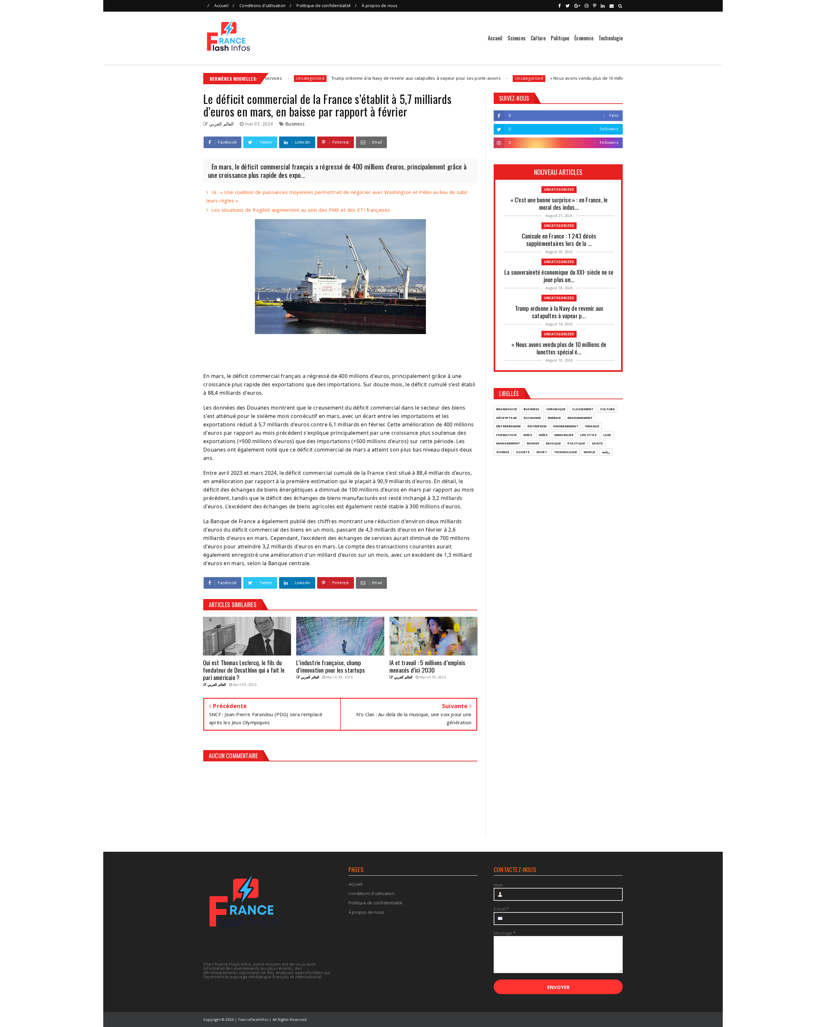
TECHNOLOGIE (565, 452)
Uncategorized (468, 78)
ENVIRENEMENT (565, 426)
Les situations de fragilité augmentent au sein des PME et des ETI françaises (300, 210)
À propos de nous (380, 5)
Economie (532, 418)
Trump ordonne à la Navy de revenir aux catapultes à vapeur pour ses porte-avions (354, 78)
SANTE (597, 443)
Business (295, 124)
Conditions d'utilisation (262, 5)
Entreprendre (508, 426)
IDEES (527, 435)
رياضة (606, 452)
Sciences (517, 38)
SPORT (541, 452)
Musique (553, 443)
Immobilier (563, 435)
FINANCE (592, 426)
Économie (583, 38)
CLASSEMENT (582, 409)
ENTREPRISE (537, 426)
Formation (506, 435)
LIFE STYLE (588, 435)
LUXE (607, 435)
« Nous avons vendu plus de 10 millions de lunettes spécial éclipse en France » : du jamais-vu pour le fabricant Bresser (608, 78)
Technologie (611, 38)
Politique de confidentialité (324, 5)
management (508, 443)
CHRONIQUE (556, 409)
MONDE (533, 443)
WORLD (589, 452)
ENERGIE (554, 418)
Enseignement (580, 418)
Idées (543, 435)
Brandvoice (506, 409)
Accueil (221, 5)
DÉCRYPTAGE (506, 418)
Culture (538, 38)
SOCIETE (522, 452)
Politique (560, 38)
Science (502, 452)
